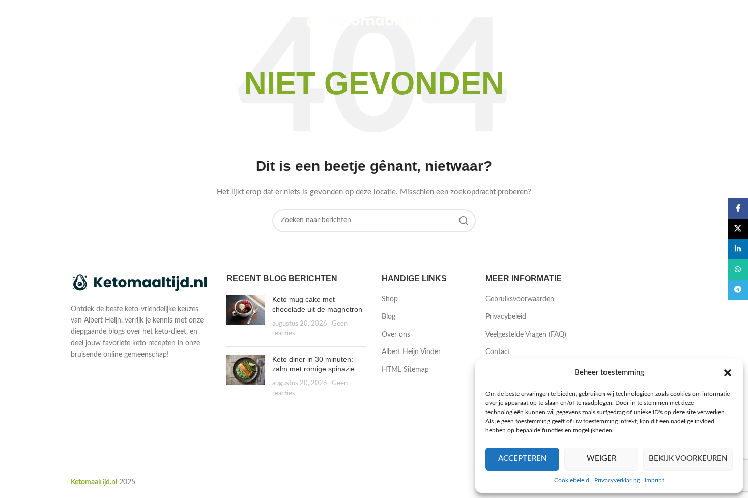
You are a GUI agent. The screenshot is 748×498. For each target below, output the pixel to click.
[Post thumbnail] (245, 316)
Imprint (654, 480)
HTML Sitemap (405, 369)
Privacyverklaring (617, 480)
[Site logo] (374, 21)
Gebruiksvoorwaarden (519, 299)
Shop (390, 299)
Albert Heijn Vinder (411, 352)
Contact (497, 352)
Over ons (396, 334)
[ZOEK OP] (464, 220)
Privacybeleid (505, 316)
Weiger (601, 458)
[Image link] (141, 282)
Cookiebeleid (571, 480)
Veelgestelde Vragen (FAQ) (525, 334)
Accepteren (522, 458)
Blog (388, 316)
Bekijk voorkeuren (688, 458)
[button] (728, 373)
